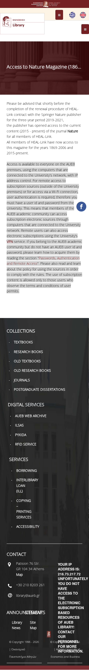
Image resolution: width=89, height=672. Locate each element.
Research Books (28, 351)
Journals (22, 380)
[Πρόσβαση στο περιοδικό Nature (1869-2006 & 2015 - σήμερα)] (72, 17)
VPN (10, 241)
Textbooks (23, 342)
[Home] (44, 4)
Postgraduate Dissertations (39, 389)
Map (19, 574)
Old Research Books (32, 370)
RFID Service (25, 444)
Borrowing (26, 470)
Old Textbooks (27, 361)
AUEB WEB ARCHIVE (30, 415)
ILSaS (19, 425)
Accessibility (27, 526)
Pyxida (20, 434)
